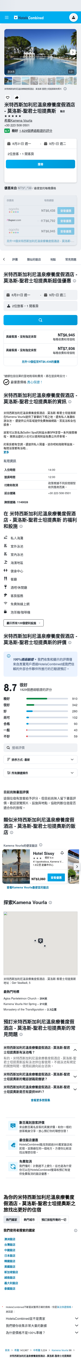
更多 (6, 452)
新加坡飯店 (11, 1272)
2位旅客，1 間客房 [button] (21, 154)
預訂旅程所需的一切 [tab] (53, 1219)
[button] (6, 17)
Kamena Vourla (60, 1350)
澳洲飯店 (9, 1239)
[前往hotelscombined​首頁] (28, 17)
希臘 (16, 1350)
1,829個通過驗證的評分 (35, 130)
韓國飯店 (9, 1261)
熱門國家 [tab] (11, 1219)
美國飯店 (9, 1266)
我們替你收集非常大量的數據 (26, 1325)
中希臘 (36, 1350)
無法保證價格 (64, 1307)
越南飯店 (9, 1277)
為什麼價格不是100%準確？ (25, 1332)
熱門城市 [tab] (29, 1219)
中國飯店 (9, 1250)
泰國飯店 (9, 1288)
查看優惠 (56, 877)
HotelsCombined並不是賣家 (25, 1318)
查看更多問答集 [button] (40, 1100)
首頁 (7, 1350)
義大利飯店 (11, 1283)
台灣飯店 (9, 1244)
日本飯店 (9, 1255)
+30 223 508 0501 (17, 125)
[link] (28, 887)
